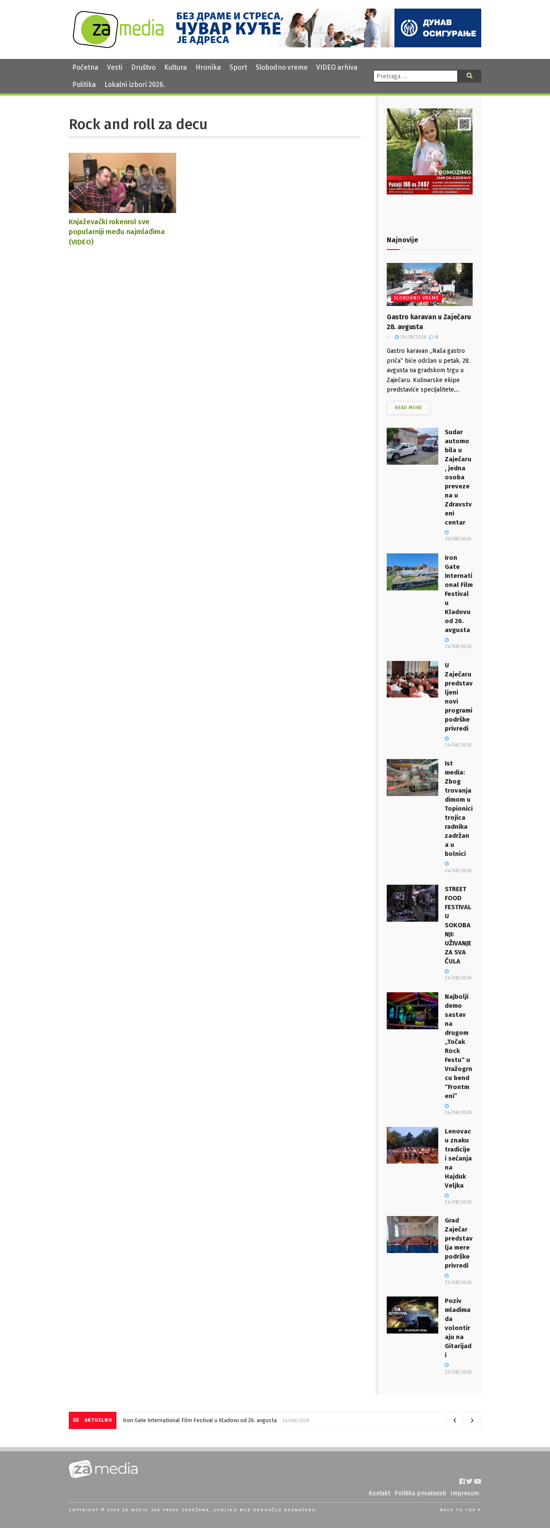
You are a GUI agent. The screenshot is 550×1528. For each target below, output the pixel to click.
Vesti (114, 67)
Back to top (459, 1510)
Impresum (464, 1493)
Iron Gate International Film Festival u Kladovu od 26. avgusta (459, 594)
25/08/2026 (412, 337)
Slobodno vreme (282, 67)
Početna (85, 67)
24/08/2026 (458, 978)
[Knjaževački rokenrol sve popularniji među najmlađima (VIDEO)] (122, 209)
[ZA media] (118, 45)
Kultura (175, 67)
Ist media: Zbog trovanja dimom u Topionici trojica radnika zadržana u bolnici (459, 808)
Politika (84, 84)
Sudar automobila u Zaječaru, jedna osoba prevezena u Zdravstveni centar (458, 477)
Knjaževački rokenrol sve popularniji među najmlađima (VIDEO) (117, 231)
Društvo (143, 67)
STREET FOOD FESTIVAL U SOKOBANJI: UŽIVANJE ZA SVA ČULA (458, 925)
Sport (238, 67)
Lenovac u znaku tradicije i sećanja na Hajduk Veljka (458, 1158)
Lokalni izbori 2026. (134, 84)
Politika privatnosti (420, 1493)
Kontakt (379, 1493)
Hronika (208, 67)
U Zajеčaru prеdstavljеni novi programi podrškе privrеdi (191, 1420)
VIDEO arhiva (337, 67)
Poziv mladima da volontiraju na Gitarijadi (458, 1328)
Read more (408, 408)
